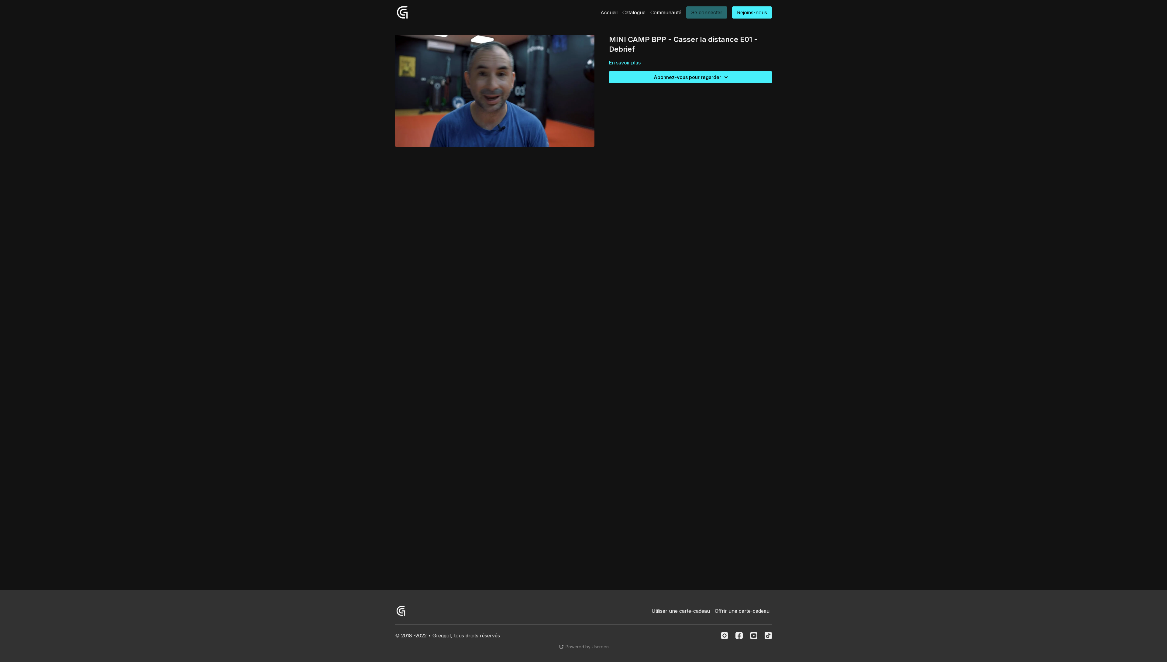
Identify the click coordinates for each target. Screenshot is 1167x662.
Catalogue (633, 12)
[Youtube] (753, 635)
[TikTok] (768, 635)
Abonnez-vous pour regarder (687, 77)
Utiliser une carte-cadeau (681, 611)
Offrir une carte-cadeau (742, 611)
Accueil (609, 12)
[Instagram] (724, 635)
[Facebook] (739, 635)
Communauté (665, 12)
